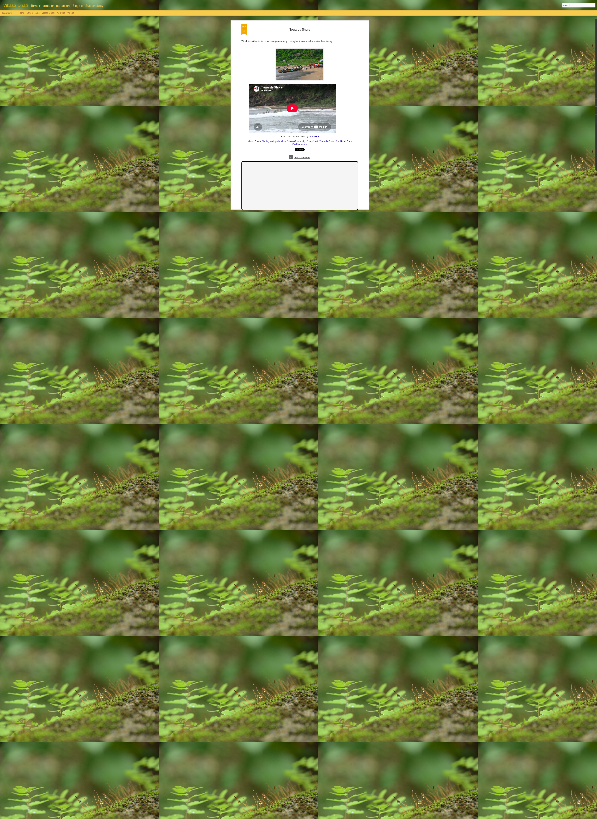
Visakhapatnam (299, 144)
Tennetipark (312, 141)
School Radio (33, 12)
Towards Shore (299, 29)
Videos (70, 12)
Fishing (265, 141)
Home (21, 12)
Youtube (61, 12)
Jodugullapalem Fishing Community (287, 141)
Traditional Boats (344, 141)
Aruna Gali (314, 136)
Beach (258, 141)
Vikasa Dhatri (48, 12)
